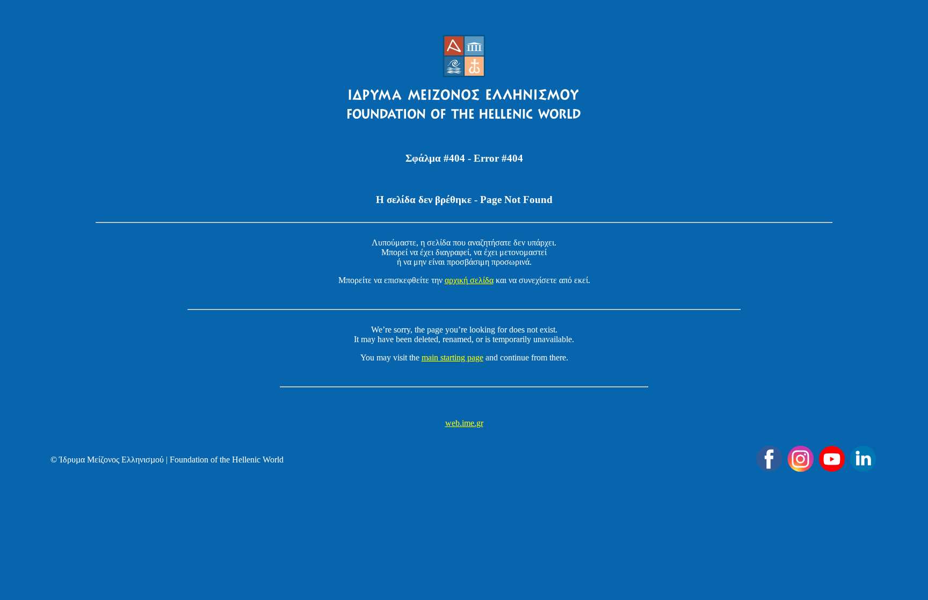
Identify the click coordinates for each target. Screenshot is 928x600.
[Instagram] (800, 458)
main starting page (452, 357)
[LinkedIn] (863, 458)
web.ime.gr (464, 423)
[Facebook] (769, 458)
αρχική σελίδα (469, 280)
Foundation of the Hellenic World (227, 459)
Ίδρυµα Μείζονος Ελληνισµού (111, 459)
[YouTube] (831, 458)
